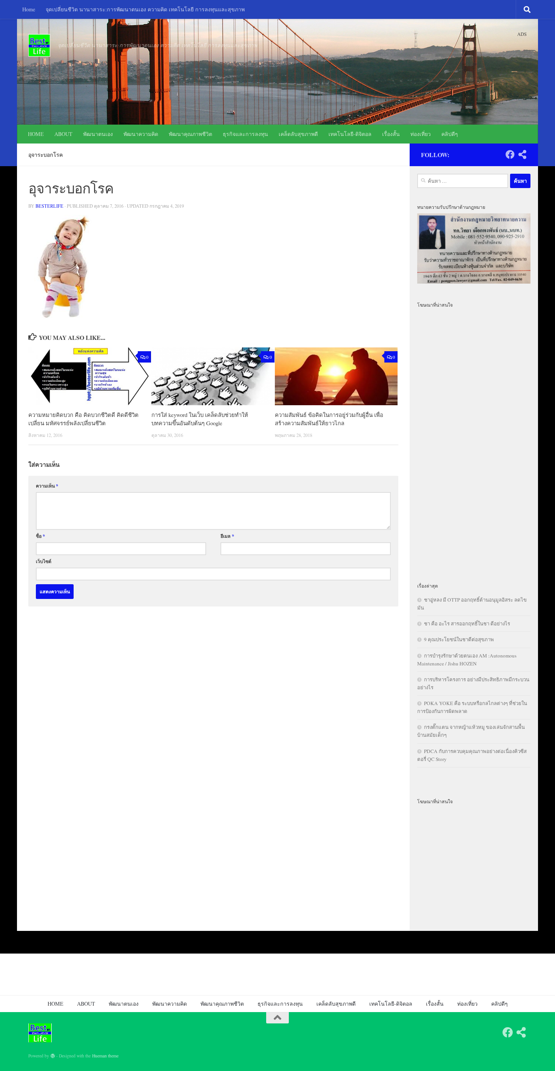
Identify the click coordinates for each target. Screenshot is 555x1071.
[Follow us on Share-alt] (522, 154)
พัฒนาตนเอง (98, 133)
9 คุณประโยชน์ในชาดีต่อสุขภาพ (459, 639)
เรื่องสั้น (391, 133)
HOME (36, 133)
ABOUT (63, 133)
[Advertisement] (473, 440)
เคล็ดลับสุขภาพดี (298, 133)
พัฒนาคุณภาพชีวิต (190, 133)
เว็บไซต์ (43, 561)
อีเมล (227, 535)
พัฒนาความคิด (140, 133)
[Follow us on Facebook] (510, 154)
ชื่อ (40, 535)
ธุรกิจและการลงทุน (245, 133)
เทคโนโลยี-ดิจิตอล (350, 133)
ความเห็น (47, 485)
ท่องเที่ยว (420, 133)
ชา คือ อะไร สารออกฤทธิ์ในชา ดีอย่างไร (467, 623)
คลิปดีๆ (449, 133)
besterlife (49, 206)
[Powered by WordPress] (53, 1056)
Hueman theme (105, 1056)
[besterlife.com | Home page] (39, 45)
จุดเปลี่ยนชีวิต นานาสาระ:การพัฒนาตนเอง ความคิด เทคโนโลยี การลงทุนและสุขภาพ (145, 9)
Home (28, 9)
